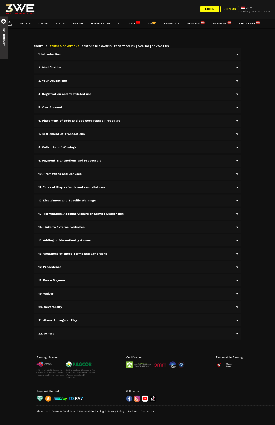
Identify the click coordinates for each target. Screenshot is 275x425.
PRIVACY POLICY (124, 46)
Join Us (230, 9)
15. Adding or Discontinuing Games (64, 240)
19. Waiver (46, 293)
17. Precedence (50, 267)
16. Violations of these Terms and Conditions (72, 253)
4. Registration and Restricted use (64, 94)
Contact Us (148, 411)
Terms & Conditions (63, 411)
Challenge (247, 23)
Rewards (194, 23)
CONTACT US (160, 46)
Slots (60, 23)
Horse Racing (100, 23)
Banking (132, 411)
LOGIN (210, 9)
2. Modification (49, 67)
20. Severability (50, 307)
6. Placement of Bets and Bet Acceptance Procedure (79, 120)
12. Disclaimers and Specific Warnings (67, 200)
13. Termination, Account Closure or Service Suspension (81, 213)
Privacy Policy (115, 411)
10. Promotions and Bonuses (60, 174)
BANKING (143, 46)
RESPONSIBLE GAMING (97, 46)
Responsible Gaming (91, 411)
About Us (42, 411)
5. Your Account (50, 107)
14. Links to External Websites (61, 227)
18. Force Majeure (51, 280)
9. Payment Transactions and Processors (69, 160)
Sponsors (220, 23)
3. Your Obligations (52, 80)
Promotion (171, 23)
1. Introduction (49, 54)
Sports (25, 23)
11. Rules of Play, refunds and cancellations (71, 187)
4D (119, 23)
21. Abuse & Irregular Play (57, 320)
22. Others (46, 333)
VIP (150, 23)
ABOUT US (40, 46)
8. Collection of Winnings (57, 147)
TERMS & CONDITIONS (64, 46)
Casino (43, 23)
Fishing (78, 23)
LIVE (132, 23)
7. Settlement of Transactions (61, 134)
